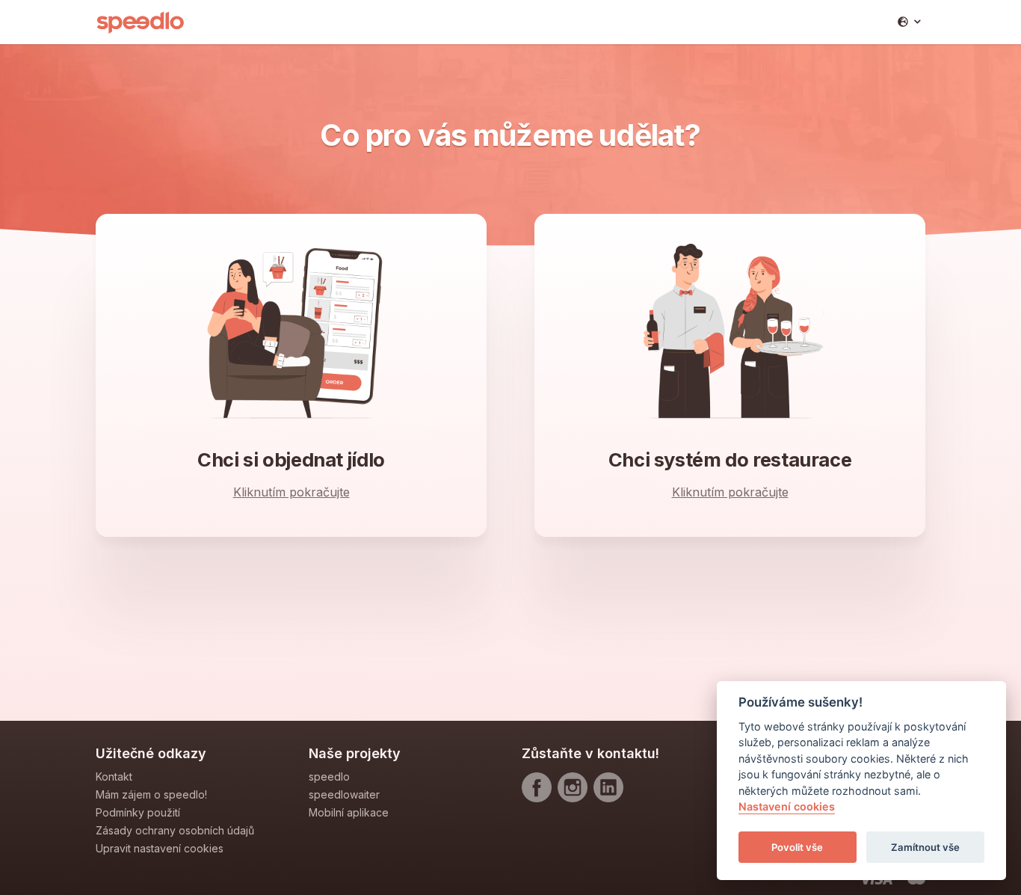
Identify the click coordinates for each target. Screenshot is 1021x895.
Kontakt (114, 776)
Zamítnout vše (925, 847)
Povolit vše (797, 847)
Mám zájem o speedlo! (151, 794)
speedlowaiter (344, 794)
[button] (909, 22)
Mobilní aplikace (349, 812)
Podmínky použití (138, 812)
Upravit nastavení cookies (159, 848)
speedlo (329, 776)
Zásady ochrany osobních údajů (175, 830)
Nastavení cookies (786, 807)
